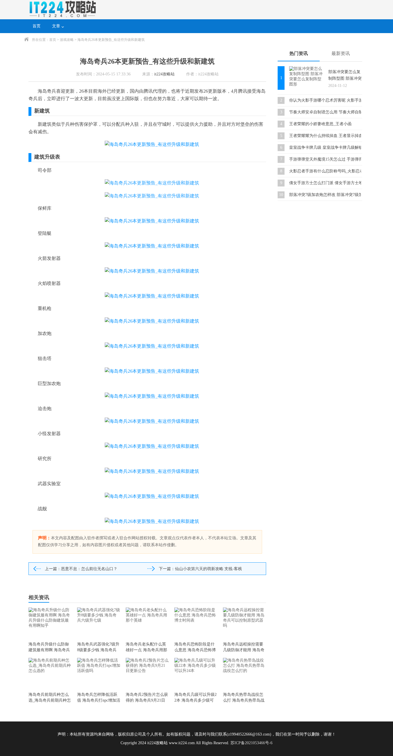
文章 (56, 26)
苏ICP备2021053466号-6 (251, 743)
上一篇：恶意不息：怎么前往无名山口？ (81, 569)
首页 (37, 26)
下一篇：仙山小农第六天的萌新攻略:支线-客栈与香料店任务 (200, 569)
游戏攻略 (67, 40)
